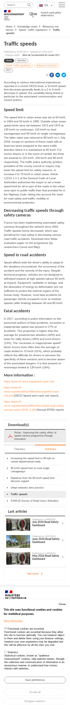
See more (32, 573)
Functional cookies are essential (26, 628)
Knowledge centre (28, 26)
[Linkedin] (57, 75)
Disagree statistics (35, 701)
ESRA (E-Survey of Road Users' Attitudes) (34, 500)
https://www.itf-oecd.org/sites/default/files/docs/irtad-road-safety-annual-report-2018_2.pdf (34, 405)
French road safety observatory (51, 14)
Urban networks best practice (27, 487)
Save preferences (35, 679)
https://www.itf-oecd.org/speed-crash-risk (29, 381)
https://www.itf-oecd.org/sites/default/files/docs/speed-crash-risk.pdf (32, 391)
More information (13, 620)
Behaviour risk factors (47, 66)
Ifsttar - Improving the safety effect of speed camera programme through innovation (35, 436)
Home (9, 26)
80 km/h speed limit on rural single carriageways (30, 470)
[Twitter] (63, 75)
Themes (19, 449)
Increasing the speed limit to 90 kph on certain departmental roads (32, 460)
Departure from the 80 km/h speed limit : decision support (33, 480)
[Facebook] (51, 75)
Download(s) (18, 425)
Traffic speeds (20, 44)
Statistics (13, 652)
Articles (50, 449)
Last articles (17, 512)
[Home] (14, 13)
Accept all (35, 692)
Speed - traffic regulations (33, 29)
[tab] (19, 449)
